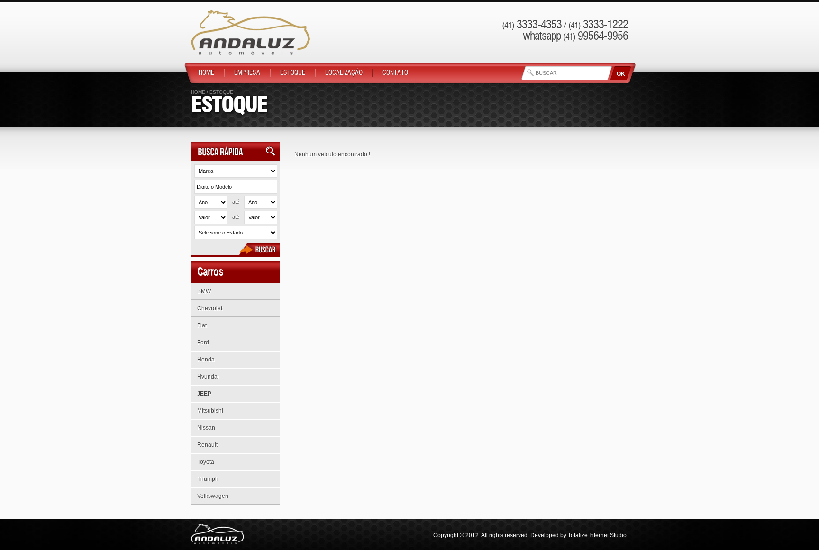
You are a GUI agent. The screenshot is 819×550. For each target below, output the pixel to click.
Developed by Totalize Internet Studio (578, 535)
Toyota (205, 462)
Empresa (247, 73)
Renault (207, 445)
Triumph (207, 479)
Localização (344, 73)
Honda (206, 359)
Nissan (206, 427)
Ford (203, 342)
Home (206, 73)
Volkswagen (212, 496)
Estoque (292, 73)
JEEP (204, 393)
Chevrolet (209, 308)
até (235, 202)
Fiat (202, 325)
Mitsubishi (210, 410)
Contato (395, 73)
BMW (204, 291)
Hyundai (208, 376)
